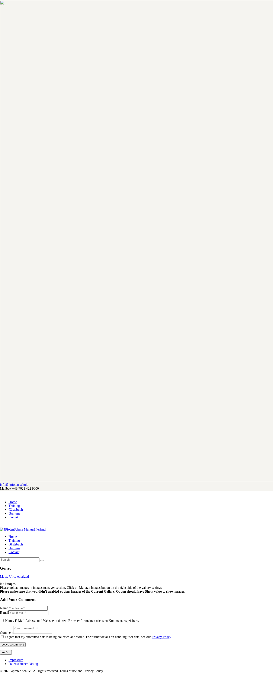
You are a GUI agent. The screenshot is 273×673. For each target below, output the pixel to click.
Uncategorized (19, 576)
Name (4, 608)
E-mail (4, 612)
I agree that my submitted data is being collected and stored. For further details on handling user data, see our (88, 637)
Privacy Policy (161, 637)
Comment (6, 632)
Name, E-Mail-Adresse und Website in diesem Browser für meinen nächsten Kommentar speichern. (72, 620)
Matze (4, 576)
